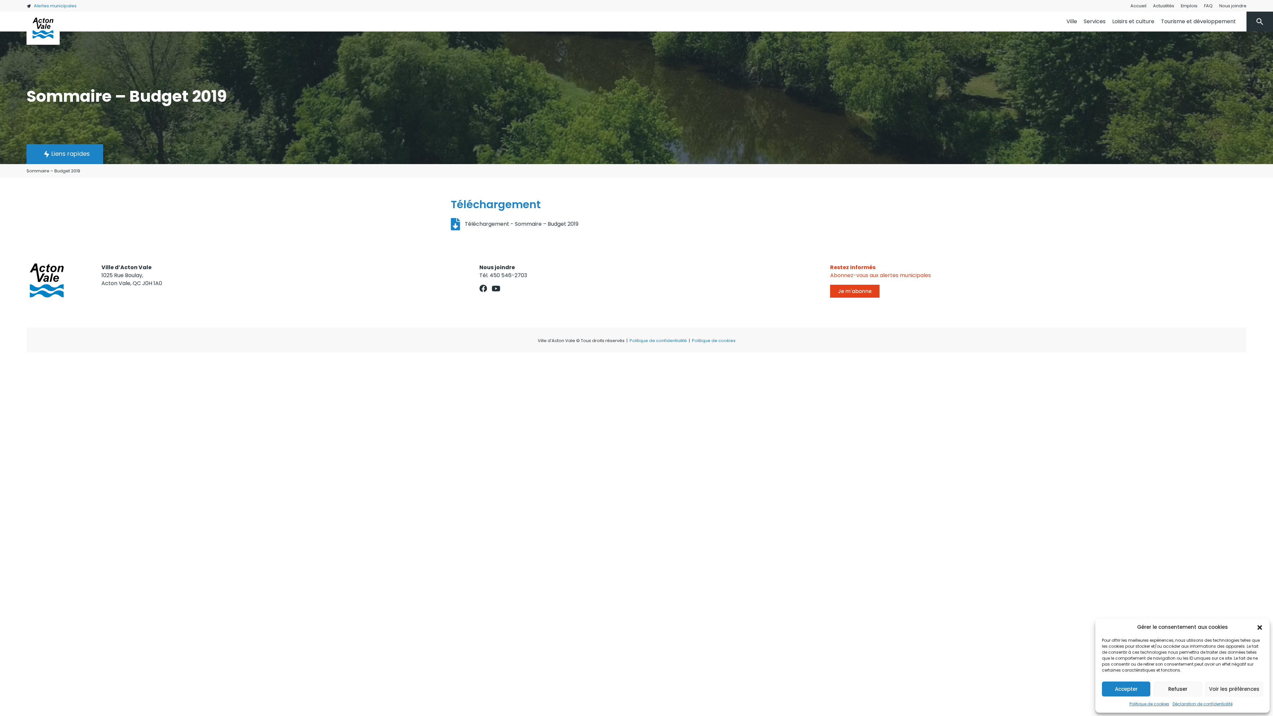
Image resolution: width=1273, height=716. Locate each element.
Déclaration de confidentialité (1203, 704)
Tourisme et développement (1198, 21)
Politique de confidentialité (658, 340)
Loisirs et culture (1133, 21)
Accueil (1138, 6)
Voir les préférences (1234, 689)
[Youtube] (496, 288)
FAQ (1208, 6)
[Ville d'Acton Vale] (43, 28)
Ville (1071, 21)
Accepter (1126, 689)
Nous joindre (1232, 6)
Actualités (1163, 6)
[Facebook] (483, 288)
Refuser (1177, 689)
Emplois (1189, 6)
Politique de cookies (1149, 704)
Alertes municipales (55, 6)
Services (1095, 21)
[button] (1259, 627)
